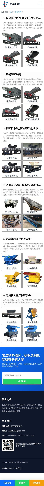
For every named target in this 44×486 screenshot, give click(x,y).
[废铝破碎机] (32, 39)
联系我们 (19, 468)
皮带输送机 (32, 230)
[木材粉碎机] (11, 260)
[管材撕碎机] (11, 314)
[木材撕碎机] (32, 260)
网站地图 (5, 468)
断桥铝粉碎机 (11, 47)
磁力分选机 (11, 230)
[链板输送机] (32, 204)
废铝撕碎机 (32, 158)
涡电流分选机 (11, 212)
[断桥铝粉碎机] (11, 39)
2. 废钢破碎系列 (12, 74)
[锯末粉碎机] (32, 278)
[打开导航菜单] (39, 4)
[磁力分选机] (11, 221)
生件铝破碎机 (11, 65)
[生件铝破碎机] (11, 57)
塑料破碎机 (11, 340)
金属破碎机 (11, 101)
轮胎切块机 (32, 322)
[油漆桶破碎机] (11, 111)
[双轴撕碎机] (32, 167)
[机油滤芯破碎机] (32, 111)
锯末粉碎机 (32, 286)
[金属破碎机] (11, 93)
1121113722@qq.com (16, 431)
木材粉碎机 (11, 268)
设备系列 (18, 12)
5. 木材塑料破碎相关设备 (17, 238)
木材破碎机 (11, 286)
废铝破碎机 (32, 47)
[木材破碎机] (11, 278)
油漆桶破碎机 (11, 119)
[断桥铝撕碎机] (11, 167)
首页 (11, 12)
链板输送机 (32, 212)
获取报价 (36, 483)
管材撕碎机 (11, 322)
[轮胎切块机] (32, 314)
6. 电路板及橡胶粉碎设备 (17, 295)
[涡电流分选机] (11, 204)
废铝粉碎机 (32, 65)
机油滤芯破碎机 (32, 119)
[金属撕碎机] (11, 150)
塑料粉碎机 (32, 340)
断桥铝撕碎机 (11, 176)
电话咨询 (7, 483)
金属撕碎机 (11, 158)
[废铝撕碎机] (32, 150)
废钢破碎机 (32, 101)
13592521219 (16, 426)
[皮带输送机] (32, 221)
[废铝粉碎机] (32, 57)
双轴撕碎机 (32, 176)
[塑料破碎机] (11, 332)
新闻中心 (12, 468)
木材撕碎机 (32, 268)
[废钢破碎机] (32, 93)
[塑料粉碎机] (32, 332)
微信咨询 (22, 483)
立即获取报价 (22, 381)
